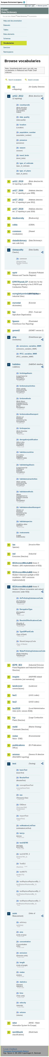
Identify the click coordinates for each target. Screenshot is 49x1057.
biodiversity (18, 218)
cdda (14, 225)
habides (16, 364)
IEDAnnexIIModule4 (20, 587)
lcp (13, 718)
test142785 (24, 843)
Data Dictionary (22, 16)
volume (23, 1012)
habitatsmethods (24, 492)
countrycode (24, 105)
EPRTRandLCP (20, 282)
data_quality (24, 117)
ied (13, 554)
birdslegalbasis (24, 373)
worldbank (17, 1032)
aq (13, 87)
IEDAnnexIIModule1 (20, 563)
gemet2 (16, 330)
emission (23, 953)
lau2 (14, 702)
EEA (14, 2)
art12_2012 (17, 96)
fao (14, 312)
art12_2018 (17, 181)
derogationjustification (24, 440)
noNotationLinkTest (24, 826)
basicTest (23, 770)
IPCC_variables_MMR (24, 354)
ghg (14, 337)
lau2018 (16, 708)
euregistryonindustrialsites (20, 294)
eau (21, 795)
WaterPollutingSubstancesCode (24, 651)
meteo (22, 972)
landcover (17, 686)
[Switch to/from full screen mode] (33, 6)
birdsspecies (24, 428)
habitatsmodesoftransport (24, 507)
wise (14, 1023)
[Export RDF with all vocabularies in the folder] (42, 98)
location (23, 125)
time (21, 993)
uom (14, 913)
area (21, 932)
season (22, 148)
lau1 (14, 695)
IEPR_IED (17, 665)
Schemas (7, 39)
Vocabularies (8, 43)
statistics (23, 982)
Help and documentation (12, 21)
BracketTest (24, 778)
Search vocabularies (15, 80)
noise (15, 736)
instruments (24, 533)
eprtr (14, 273)
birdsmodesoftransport (24, 414)
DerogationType (24, 609)
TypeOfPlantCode (24, 632)
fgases (15, 321)
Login (29, 5)
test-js (22, 833)
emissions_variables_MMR (24, 346)
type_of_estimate (24, 163)
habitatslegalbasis (24, 465)
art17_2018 (17, 209)
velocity (23, 1003)
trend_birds (24, 155)
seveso (16, 754)
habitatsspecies (24, 521)
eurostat (16, 303)
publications (18, 745)
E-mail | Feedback (10, 1049)
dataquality (17, 250)
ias (13, 545)
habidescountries (24, 452)
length (22, 962)
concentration (24, 942)
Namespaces (8, 52)
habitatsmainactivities (24, 479)
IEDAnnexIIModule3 (20, 572)
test (14, 763)
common (16, 231)
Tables (5, 30)
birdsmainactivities (24, 386)
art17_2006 (17, 190)
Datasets (6, 25)
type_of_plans (24, 171)
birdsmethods (24, 398)
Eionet (13, 16)
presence (23, 140)
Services (6, 47)
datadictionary (19, 240)
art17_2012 (17, 200)
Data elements (8, 34)
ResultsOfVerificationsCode (24, 620)
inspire (15, 677)
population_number (24, 132)
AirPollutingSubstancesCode (24, 598)
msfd (14, 727)
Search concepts (33, 80)
